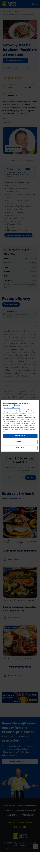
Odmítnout (20, 448)
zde (4, 431)
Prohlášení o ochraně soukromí (11, 429)
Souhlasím (20, 436)
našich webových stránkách (12, 408)
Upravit (20, 442)
